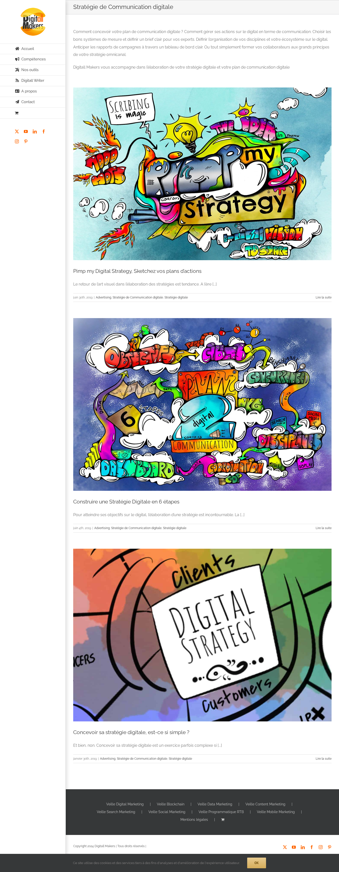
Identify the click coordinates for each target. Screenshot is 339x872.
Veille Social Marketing (166, 812)
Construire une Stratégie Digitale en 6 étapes (126, 501)
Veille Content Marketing (265, 804)
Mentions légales (194, 820)
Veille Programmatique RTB (221, 812)
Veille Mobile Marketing (276, 812)
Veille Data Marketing (215, 804)
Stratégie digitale (176, 297)
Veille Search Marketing (116, 812)
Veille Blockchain (170, 804)
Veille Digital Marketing (125, 804)
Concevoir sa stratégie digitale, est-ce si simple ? (131, 732)
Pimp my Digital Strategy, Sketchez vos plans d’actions (137, 271)
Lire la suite (324, 297)
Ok (256, 863)
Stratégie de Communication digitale (138, 297)
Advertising (103, 297)
